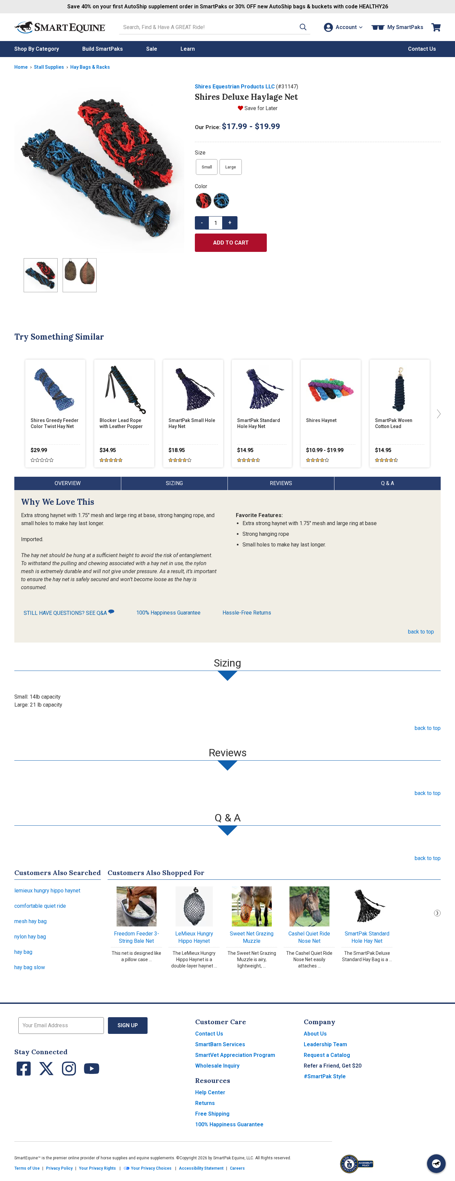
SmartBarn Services (220, 1044)
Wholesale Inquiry (217, 1066)
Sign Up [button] (128, 1025)
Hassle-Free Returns (247, 613)
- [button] (202, 223)
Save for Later (260, 108)
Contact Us (209, 1034)
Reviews (281, 483)
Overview (68, 483)
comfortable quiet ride (40, 906)
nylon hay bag (30, 936)
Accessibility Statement (201, 1168)
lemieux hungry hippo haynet (47, 890)
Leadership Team (325, 1044)
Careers (237, 1168)
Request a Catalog (327, 1055)
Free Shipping (212, 1114)
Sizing (174, 483)
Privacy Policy (59, 1168)
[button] (303, 27)
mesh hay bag (30, 921)
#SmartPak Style (325, 1076)
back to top (421, 632)
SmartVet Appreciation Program (235, 1055)
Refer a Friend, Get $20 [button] (332, 1066)
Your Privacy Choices (151, 1168)
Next (437, 913)
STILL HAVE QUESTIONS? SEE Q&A (66, 613)
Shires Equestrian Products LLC (235, 86)
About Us (315, 1034)
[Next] (437, 413)
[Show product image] (99, 168)
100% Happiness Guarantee (168, 613)
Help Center (210, 1092)
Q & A (387, 483)
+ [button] (229, 223)
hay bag (23, 952)
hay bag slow (29, 967)
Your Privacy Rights (97, 1168)
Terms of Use (27, 1168)
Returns (205, 1103)
